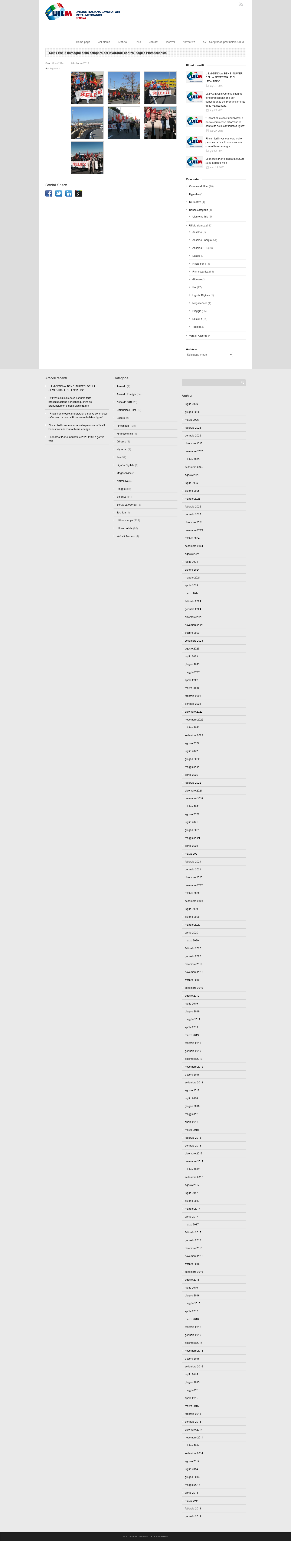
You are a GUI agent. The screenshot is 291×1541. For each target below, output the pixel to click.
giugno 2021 (192, 830)
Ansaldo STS (199, 247)
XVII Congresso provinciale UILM (223, 42)
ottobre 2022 (192, 727)
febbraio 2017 (193, 1232)
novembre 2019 (194, 972)
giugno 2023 (192, 664)
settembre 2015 (194, 1366)
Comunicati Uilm (198, 186)
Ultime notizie (200, 216)
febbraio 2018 (193, 1137)
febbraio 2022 (193, 782)
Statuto (122, 42)
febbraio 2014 (193, 1508)
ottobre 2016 (192, 1264)
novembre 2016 (194, 1256)
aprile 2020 (191, 932)
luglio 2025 (191, 482)
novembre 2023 (194, 624)
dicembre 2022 (193, 711)
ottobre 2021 (192, 806)
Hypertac (194, 194)
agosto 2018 (192, 1090)
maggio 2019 (192, 1019)
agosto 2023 (192, 648)
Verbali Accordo (198, 335)
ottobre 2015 (192, 1358)
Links (137, 42)
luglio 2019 (191, 1003)
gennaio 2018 (193, 1145)
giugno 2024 (192, 569)
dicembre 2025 (193, 443)
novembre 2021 (194, 798)
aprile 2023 (191, 680)
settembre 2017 (194, 1177)
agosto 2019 (192, 995)
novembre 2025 (194, 451)
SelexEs (197, 318)
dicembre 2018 (193, 1058)
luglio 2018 (191, 1098)
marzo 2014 (192, 1500)
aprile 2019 (191, 1027)
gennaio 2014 (193, 1516)
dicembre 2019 (193, 964)
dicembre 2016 (193, 1248)
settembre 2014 (194, 1453)
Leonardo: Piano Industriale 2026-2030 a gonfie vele (225, 160)
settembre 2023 (194, 640)
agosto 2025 (192, 475)
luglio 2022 (191, 751)
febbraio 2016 (193, 1327)
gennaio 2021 (193, 869)
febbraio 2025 (193, 506)
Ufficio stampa (197, 225)
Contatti (153, 42)
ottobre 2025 (192, 459)
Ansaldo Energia (202, 240)
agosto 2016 (192, 1279)
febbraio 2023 (193, 695)
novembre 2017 (194, 1161)
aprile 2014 (191, 1492)
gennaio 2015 (193, 1421)
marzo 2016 (192, 1319)
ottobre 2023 (192, 632)
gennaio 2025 (193, 514)
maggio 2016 (192, 1303)
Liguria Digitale (201, 295)
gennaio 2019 (193, 1050)
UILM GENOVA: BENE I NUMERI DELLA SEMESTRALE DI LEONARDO (224, 77)
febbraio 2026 (193, 427)
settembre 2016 (194, 1271)
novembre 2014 (194, 1437)
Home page (83, 42)
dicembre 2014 (193, 1429)
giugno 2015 (192, 1382)
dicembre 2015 (193, 1342)
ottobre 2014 (192, 1445)
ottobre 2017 (192, 1169)
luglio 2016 (191, 1287)
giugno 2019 (192, 1011)
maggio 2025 (192, 498)
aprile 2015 (191, 1398)
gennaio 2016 (193, 1335)
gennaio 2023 (193, 703)
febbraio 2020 (193, 948)
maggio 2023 (192, 672)
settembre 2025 (194, 467)
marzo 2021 (192, 853)
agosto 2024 (192, 553)
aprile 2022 (191, 774)
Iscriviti (170, 42)
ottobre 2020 (192, 893)
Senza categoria (198, 210)
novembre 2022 (194, 719)
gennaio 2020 (193, 956)
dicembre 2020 (193, 877)
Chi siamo (104, 42)
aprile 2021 (191, 845)
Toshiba (197, 326)
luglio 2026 (191, 404)
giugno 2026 (192, 411)
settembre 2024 (194, 546)
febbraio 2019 (193, 1043)
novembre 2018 (194, 1066)
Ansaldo (197, 232)
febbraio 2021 (193, 861)
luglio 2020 (191, 908)
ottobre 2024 (192, 538)
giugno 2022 (192, 759)
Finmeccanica (200, 271)
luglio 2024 (191, 561)
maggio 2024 (192, 577)
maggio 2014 (192, 1484)
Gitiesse (197, 279)
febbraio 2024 (193, 601)
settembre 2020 (194, 901)
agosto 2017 (192, 1185)
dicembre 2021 (193, 790)
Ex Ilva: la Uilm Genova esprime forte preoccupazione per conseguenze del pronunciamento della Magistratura (225, 99)
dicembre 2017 (193, 1153)
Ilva (194, 287)
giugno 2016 (192, 1295)
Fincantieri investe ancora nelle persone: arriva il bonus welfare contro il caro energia (224, 142)
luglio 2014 (191, 1469)
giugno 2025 (192, 490)
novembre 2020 (194, 885)
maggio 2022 (192, 766)
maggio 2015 (192, 1390)
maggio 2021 (192, 837)
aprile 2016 (191, 1311)
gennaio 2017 (193, 1240)
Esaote (196, 255)
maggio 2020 (192, 924)
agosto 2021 (192, 814)
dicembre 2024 (193, 522)
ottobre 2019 (192, 979)
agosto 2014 (192, 1461)
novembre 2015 (194, 1350)
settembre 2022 (194, 735)
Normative (189, 42)
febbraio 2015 (193, 1413)
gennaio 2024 (193, 609)
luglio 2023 (191, 656)
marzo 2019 (192, 1035)
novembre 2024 (194, 530)
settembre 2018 (194, 1082)
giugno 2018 (192, 1106)
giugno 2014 (192, 1477)
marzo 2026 (192, 419)
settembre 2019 (194, 987)
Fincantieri (198, 263)
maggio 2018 (192, 1114)
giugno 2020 (192, 916)
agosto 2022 (192, 743)
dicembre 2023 (193, 617)
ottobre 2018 (192, 1074)
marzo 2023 (192, 688)
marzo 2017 (192, 1224)
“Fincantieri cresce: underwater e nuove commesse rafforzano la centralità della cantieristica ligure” (225, 122)
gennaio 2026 (193, 435)
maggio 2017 (192, 1208)
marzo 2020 (192, 940)
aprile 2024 (191, 585)
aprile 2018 (191, 1121)
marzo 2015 (192, 1406)
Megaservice (199, 303)
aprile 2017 (191, 1216)
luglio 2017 (191, 1193)
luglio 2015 (191, 1374)
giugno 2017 (192, 1200)
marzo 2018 (192, 1129)
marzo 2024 (192, 593)
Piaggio (196, 311)
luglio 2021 (191, 822)
